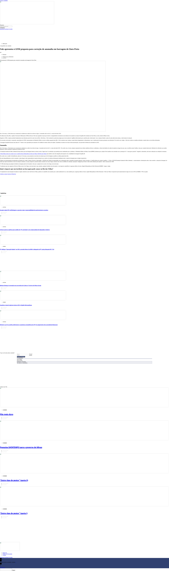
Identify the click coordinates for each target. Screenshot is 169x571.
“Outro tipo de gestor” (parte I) (13, 513)
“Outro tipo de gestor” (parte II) (14, 480)
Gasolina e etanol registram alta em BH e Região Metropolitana (16, 305)
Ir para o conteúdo (4, 0)
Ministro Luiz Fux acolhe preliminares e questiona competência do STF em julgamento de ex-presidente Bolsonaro (29, 325)
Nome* (30, 354)
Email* (30, 355)
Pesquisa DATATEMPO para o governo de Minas (21, 447)
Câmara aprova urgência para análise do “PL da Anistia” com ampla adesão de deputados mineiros (25, 230)
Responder (2, 567)
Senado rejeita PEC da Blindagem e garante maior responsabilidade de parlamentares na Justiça (24, 210)
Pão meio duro (6, 414)
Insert (14, 570)
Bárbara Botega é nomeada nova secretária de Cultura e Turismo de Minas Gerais (20, 285)
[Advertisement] (32, 33)
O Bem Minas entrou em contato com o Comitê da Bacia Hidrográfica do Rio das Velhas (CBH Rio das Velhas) (23, 153)
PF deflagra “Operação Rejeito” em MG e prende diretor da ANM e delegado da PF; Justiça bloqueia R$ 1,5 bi (27, 249)
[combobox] (6, 26)
